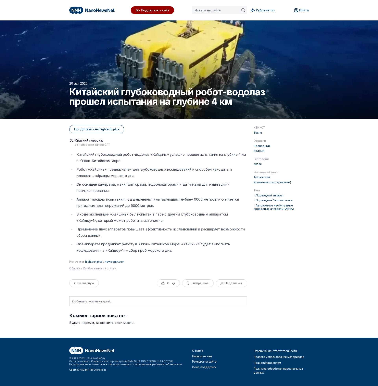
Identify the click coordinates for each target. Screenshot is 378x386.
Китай (258, 164)
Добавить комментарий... (92, 301)
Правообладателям (267, 362)
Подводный (262, 145)
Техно (258, 132)
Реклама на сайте (204, 361)
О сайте (197, 350)
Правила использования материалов (279, 356)
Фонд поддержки (204, 367)
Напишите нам (202, 356)
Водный (259, 150)
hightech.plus (93, 261)
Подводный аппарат (269, 195)
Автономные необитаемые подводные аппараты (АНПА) (274, 207)
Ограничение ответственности (275, 351)
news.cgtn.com (114, 261)
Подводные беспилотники (273, 200)
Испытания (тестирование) (272, 182)
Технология (262, 177)
